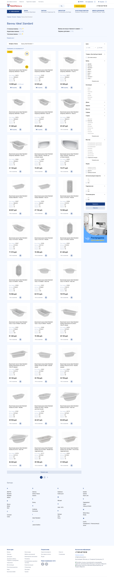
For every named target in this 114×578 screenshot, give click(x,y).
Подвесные (50, 12)
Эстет (84, 525)
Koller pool (61, 493)
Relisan (60, 514)
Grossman (35, 511)
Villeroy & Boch (87, 506)
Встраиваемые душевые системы (31, 561)
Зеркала (94, 12)
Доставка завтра (92, 57)
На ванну (90, 148)
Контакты (41, 1)
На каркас (90, 152)
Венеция (90, 97)
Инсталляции (10, 565)
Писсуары (27, 569)
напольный (90, 153)
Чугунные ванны (12, 34)
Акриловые (32, 12)
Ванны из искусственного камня (69, 29)
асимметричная (92, 168)
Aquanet (90, 66)
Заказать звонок (80, 6)
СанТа (84, 521)
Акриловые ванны (13, 31)
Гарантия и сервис (31, 1)
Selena (85, 493)
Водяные (77, 12)
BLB (89, 75)
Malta (89, 88)
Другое (90, 170)
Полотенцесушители (81, 10)
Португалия (91, 133)
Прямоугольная (92, 172)
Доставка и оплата (12, 1)
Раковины (27, 558)
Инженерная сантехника (31, 556)
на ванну (90, 150)
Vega (89, 93)
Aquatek (90, 67)
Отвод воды (28, 567)
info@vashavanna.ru (80, 557)
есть (89, 180)
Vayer (84, 504)
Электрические (84, 12)
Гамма (89, 99)
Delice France (36, 493)
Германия (90, 122)
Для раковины (62, 12)
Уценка (26, 571)
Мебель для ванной (98, 10)
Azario (89, 69)
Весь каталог (15, 11)
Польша (90, 131)
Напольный (91, 155)
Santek (85, 492)
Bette (89, 73)
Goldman (34, 509)
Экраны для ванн (64, 31)
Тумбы (103, 12)
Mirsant (60, 500)
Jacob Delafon (36, 525)
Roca (59, 518)
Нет (89, 182)
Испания (90, 126)
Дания (89, 124)
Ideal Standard (36, 518)
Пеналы (99, 12)
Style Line (85, 495)
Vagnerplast (86, 502)
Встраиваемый (91, 146)
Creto (89, 78)
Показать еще (44, 472)
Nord (89, 90)
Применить (95, 204)
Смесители (61, 10)
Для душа (9, 556)
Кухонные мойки (11, 571)
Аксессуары (28, 552)
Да (88, 179)
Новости (21, 1)
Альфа (89, 95)
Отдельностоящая (92, 157)
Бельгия (90, 120)
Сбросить (95, 208)
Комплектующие (29, 565)
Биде (8, 569)
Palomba (90, 91)
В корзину (14, 87)
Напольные (44, 12)
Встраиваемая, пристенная (95, 143)
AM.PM (89, 64)
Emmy (34, 502)
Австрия (90, 119)
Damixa (34, 492)
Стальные (26, 12)
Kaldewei (60, 492)
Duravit (34, 495)
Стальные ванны (12, 29)
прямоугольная (92, 167)
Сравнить (20, 87)
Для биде (68, 12)
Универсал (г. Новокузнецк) (91, 523)
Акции (42, 556)
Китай (89, 129)
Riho (59, 516)
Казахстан (90, 128)
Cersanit (90, 76)
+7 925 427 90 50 (101, 6)
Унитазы (43, 10)
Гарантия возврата (46, 552)
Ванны (26, 10)
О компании (62, 554)
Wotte (84, 515)
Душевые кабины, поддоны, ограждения (12, 559)
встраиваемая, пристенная (95, 144)
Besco (89, 71)
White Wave (86, 513)
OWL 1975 (60, 507)
